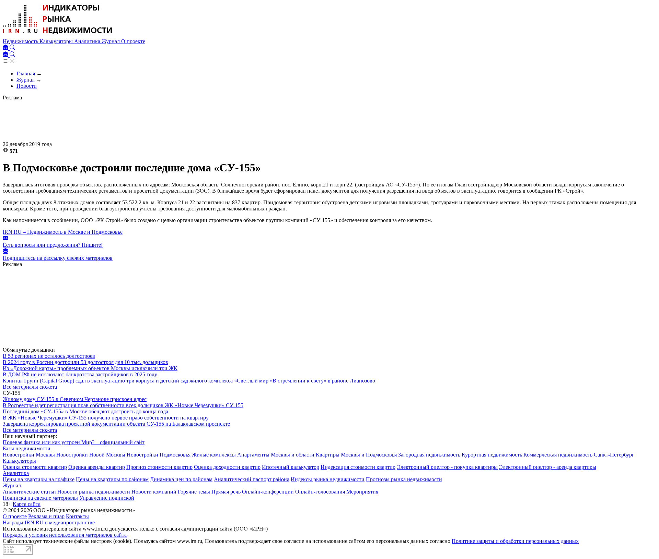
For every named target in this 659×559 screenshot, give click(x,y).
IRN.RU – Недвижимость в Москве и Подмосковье (63, 232)
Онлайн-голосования (320, 492)
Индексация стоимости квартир (358, 467)
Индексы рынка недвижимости (328, 479)
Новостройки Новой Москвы (90, 455)
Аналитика (88, 41)
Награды (13, 522)
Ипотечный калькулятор (290, 467)
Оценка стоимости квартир (35, 467)
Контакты (77, 516)
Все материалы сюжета (30, 387)
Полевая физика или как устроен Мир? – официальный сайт (73, 442)
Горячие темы (194, 492)
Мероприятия (362, 492)
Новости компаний (153, 492)
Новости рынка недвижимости (93, 492)
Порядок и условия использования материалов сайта (65, 535)
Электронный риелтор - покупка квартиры (447, 467)
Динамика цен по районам (181, 479)
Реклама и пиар (46, 516)
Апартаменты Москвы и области (275, 455)
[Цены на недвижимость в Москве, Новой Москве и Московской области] (58, 35)
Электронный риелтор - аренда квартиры (547, 467)
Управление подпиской (106, 498)
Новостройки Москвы (29, 455)
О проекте (133, 41)
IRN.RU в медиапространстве (60, 522)
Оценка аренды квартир (96, 467)
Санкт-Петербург (614, 455)
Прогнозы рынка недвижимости (404, 479)
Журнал (111, 41)
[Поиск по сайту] (12, 48)
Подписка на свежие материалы (40, 498)
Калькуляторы (56, 41)
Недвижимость (21, 41)
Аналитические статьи (29, 492)
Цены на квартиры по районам (112, 479)
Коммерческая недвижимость (557, 455)
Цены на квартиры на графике (38, 479)
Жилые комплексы (214, 455)
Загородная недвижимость (429, 455)
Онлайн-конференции (268, 492)
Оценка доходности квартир (227, 467)
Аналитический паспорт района (251, 479)
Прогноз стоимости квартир (159, 467)
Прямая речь (226, 492)
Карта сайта (27, 504)
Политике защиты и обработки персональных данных (515, 541)
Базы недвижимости (26, 448)
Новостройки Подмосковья (158, 455)
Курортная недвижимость (492, 455)
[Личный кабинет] (6, 48)
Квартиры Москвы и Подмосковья (356, 455)
